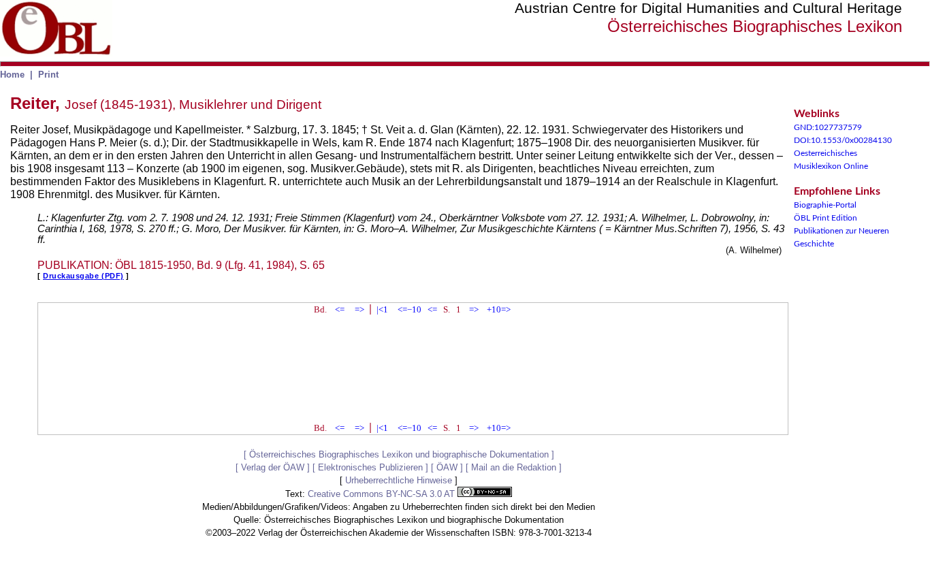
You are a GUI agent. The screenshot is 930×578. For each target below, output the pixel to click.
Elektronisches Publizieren (370, 467)
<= (339, 309)
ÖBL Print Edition (825, 218)
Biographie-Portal (825, 205)
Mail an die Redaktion (513, 467)
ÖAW (447, 467)
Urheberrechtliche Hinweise (398, 480)
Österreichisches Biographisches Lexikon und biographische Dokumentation (399, 454)
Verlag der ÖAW (272, 467)
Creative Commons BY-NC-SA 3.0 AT (383, 494)
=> (359, 309)
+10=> (499, 309)
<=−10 (409, 309)
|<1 (382, 309)
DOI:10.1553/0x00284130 (843, 140)
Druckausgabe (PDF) (83, 276)
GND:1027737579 (828, 127)
